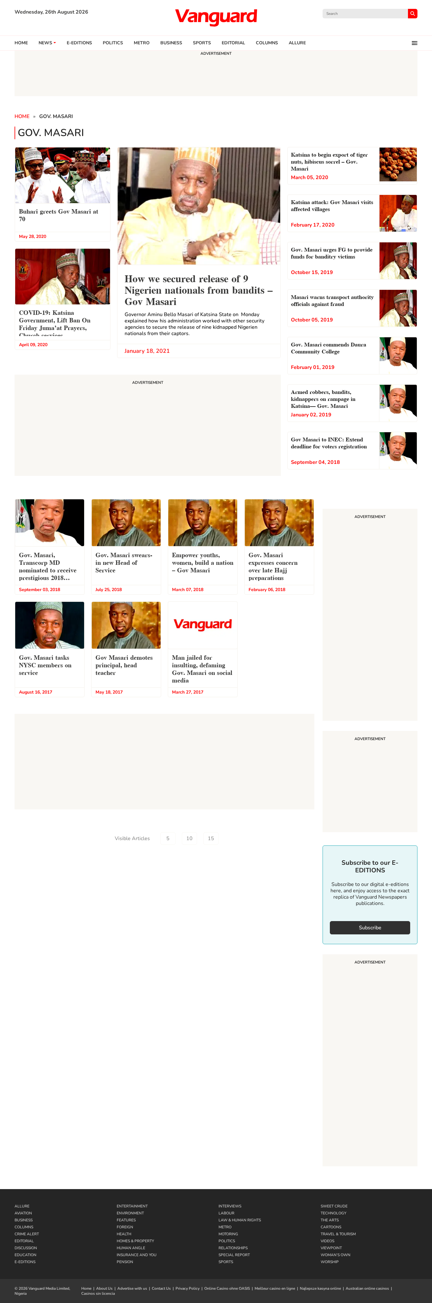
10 (189, 838)
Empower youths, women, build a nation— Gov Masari (202, 562)
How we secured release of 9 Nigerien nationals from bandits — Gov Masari (199, 289)
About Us (104, 1288)
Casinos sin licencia (98, 1293)
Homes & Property (135, 1241)
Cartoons (331, 1227)
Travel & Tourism (338, 1234)
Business (171, 43)
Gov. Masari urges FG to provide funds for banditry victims (332, 252)
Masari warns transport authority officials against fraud (332, 300)
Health (124, 1234)
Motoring (228, 1234)
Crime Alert (27, 1234)
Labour (226, 1213)
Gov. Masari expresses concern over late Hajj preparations (273, 566)
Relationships (233, 1247)
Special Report (234, 1254)
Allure (22, 1206)
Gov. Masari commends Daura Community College (328, 347)
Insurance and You (137, 1254)
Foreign (125, 1227)
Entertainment (132, 1206)
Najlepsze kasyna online (320, 1288)
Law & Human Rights (240, 1220)
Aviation (23, 1213)
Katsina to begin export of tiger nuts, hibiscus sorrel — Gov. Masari (329, 161)
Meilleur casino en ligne (275, 1288)
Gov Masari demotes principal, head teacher (124, 664)
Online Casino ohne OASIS (227, 1288)
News (45, 43)
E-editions (79, 43)
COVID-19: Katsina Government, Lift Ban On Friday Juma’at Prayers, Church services (54, 323)
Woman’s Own (335, 1254)
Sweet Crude (334, 1206)
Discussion (26, 1247)
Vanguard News (216, 18)
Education (25, 1254)
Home (21, 43)
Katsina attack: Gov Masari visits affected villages (332, 205)
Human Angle (131, 1247)
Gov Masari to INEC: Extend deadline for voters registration (329, 442)
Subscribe (370, 927)
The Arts (330, 1220)
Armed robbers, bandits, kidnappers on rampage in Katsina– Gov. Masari (323, 398)
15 (211, 838)
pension (125, 1261)
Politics (113, 43)
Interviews (230, 1206)
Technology (333, 1213)
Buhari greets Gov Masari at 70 (58, 214)
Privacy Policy (188, 1288)
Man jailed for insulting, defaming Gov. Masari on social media (202, 668)
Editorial (233, 43)
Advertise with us (132, 1288)
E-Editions (25, 1261)
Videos (327, 1241)
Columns (267, 43)
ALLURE (297, 43)
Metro (142, 43)
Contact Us (161, 1288)
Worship (330, 1261)
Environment (130, 1213)
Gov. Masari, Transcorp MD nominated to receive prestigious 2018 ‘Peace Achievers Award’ (48, 567)
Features (126, 1220)
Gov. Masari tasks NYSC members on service (45, 664)
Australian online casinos (367, 1288)
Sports (202, 43)
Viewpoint (331, 1247)
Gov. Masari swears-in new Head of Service (124, 562)
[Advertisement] (370, 616)
